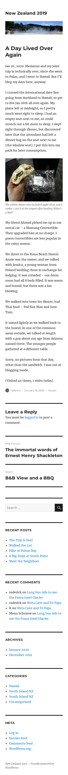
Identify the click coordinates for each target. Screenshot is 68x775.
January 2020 (19, 650)
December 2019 (20, 655)
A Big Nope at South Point (28, 556)
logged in (32, 417)
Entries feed (18, 738)
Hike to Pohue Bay (22, 550)
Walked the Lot (20, 545)
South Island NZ (21, 696)
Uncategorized (20, 702)
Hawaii (52, 390)
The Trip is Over (21, 540)
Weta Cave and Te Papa (44, 603)
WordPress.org (20, 749)
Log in (14, 733)
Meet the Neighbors (24, 561)
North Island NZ (21, 691)
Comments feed (21, 743)
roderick (16, 390)
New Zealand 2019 (26, 13)
